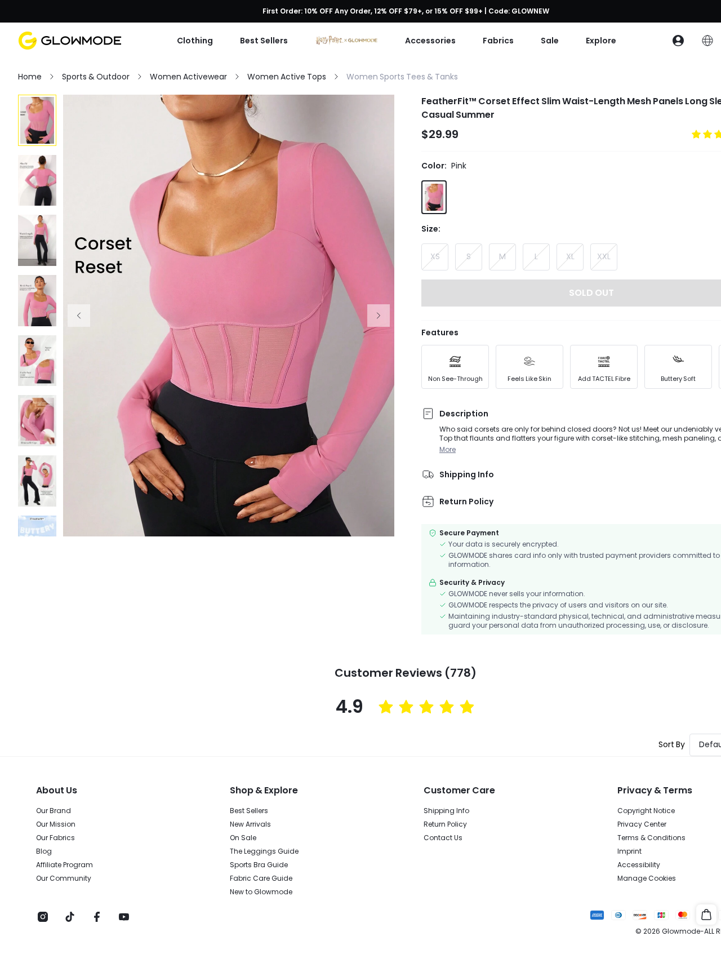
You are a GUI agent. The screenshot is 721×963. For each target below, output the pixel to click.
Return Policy (445, 824)
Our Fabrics (55, 838)
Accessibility (638, 865)
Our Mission (55, 824)
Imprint (629, 851)
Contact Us (443, 838)
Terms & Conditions (651, 838)
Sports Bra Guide (259, 865)
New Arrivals (250, 824)
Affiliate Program (64, 865)
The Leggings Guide (264, 851)
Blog (44, 851)
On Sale (243, 838)
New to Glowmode (261, 892)
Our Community (63, 878)
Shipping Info (446, 811)
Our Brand (53, 811)
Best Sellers (249, 811)
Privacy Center (641, 824)
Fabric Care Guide (261, 878)
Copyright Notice (646, 811)
